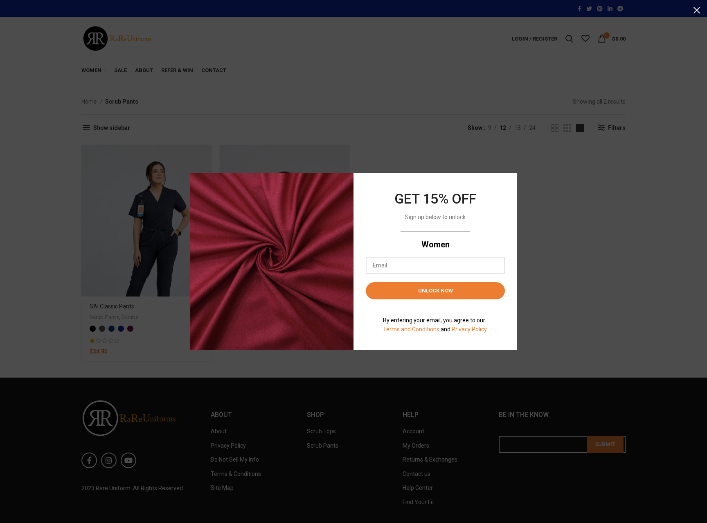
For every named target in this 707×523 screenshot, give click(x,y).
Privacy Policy (469, 329)
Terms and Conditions (411, 329)
